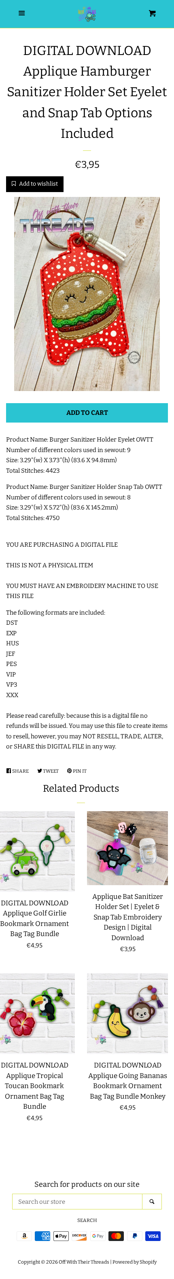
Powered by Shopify (134, 1262)
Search (87, 1220)
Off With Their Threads (84, 1262)
